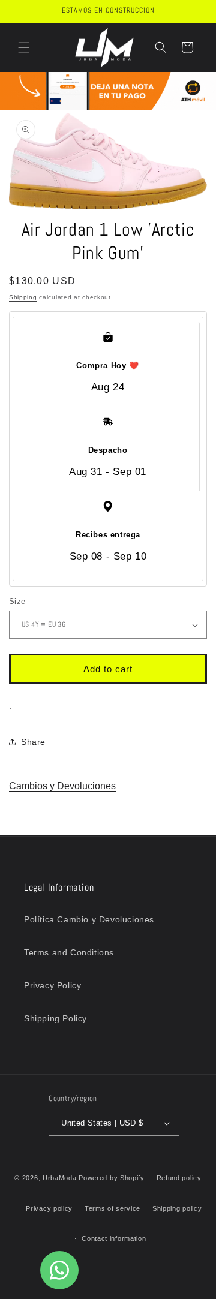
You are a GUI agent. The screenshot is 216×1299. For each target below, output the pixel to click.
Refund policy (179, 1177)
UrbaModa (61, 1177)
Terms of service (112, 1208)
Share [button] (33, 742)
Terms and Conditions (69, 952)
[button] (24, 47)
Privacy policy (49, 1208)
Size (17, 601)
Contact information (114, 1238)
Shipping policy (177, 1208)
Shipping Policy (55, 1018)
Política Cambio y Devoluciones (89, 919)
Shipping (23, 297)
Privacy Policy (52, 985)
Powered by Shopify (112, 1177)
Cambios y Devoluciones (62, 786)
